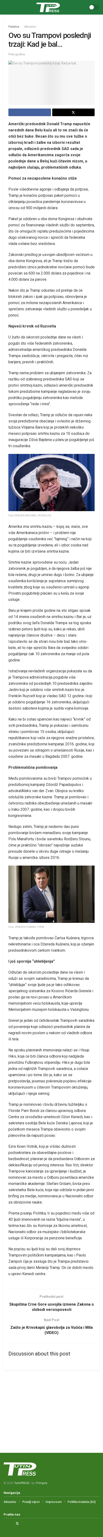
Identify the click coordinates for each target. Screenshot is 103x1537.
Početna (13, 26)
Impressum (54, 1502)
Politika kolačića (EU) (82, 1502)
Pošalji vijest (31, 1502)
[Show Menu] (6, 7)
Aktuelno (30, 26)
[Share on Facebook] (29, 112)
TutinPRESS (21, 1483)
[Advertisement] (51, 1407)
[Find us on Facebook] (5, 1523)
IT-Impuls (41, 1483)
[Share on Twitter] (73, 112)
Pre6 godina (16, 54)
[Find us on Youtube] (23, 1523)
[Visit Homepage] (48, 7)
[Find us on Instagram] (11, 1523)
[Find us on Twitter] (17, 1523)
